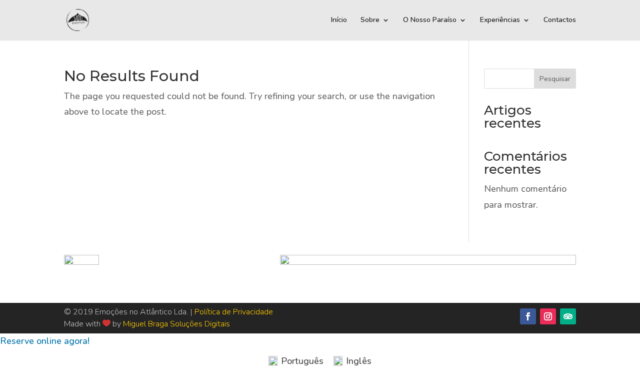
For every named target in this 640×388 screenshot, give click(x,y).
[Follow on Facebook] (528, 316)
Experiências (500, 21)
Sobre (370, 21)
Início (339, 21)
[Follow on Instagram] (548, 316)
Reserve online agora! (45, 341)
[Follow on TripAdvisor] (568, 316)
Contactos (560, 21)
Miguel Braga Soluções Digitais (176, 323)
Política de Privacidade (233, 311)
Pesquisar (555, 79)
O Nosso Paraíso (429, 21)
